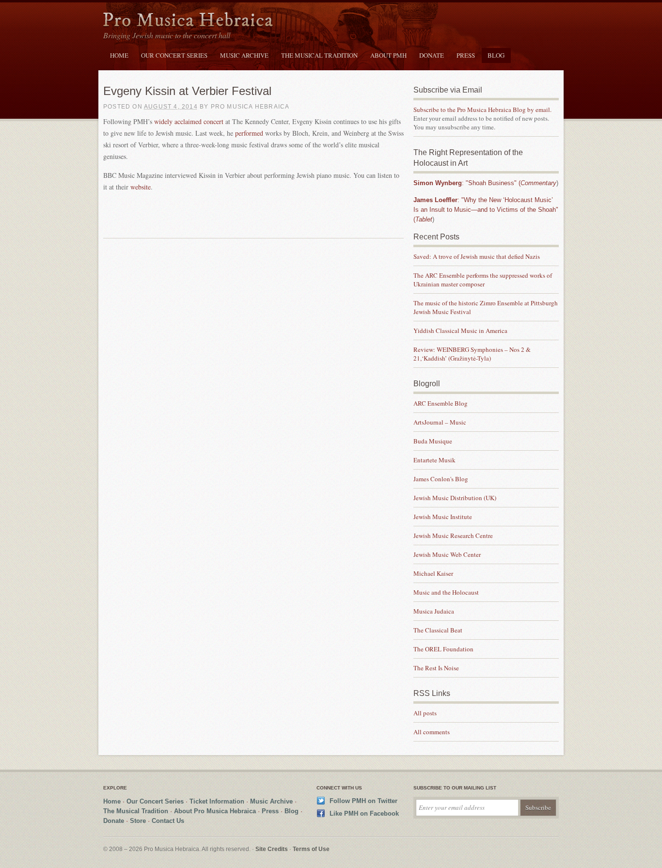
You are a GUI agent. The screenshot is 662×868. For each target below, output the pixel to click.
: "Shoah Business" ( (484, 183)
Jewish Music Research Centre (453, 535)
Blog (496, 55)
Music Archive (244, 55)
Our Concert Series (174, 55)
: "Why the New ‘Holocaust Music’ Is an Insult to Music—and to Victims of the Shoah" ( (485, 209)
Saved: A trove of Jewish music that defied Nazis (477, 256)
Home (119, 55)
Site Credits (271, 849)
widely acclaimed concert (188, 121)
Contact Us (168, 820)
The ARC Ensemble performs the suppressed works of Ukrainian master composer (482, 279)
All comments (431, 731)
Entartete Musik (434, 460)
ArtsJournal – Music (439, 422)
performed (250, 133)
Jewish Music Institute (442, 516)
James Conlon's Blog (440, 478)
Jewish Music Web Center (447, 554)
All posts (425, 713)
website (140, 186)
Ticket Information (216, 801)
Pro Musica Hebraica (188, 21)
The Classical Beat (437, 630)
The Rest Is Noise (436, 667)
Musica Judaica (433, 611)
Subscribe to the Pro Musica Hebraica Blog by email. (482, 109)
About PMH (388, 55)
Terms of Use (311, 849)
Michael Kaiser (433, 573)
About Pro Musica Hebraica (215, 811)
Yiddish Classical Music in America (460, 330)
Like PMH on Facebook (364, 813)
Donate (431, 55)
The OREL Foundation (443, 649)
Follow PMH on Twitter (363, 801)
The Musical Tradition (319, 55)
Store (138, 820)
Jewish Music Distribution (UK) (454, 497)
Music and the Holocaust (446, 592)
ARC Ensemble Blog (440, 403)
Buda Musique (432, 441)
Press (466, 55)
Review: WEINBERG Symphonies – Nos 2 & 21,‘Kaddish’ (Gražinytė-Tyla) (472, 354)
